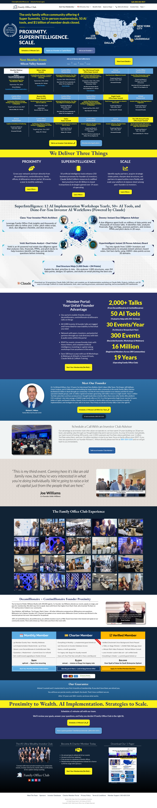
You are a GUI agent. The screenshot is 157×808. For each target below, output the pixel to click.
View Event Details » (124, 61)
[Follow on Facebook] (39, 780)
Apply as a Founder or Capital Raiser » (59, 50)
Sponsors (42, 795)
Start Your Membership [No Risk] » (78, 367)
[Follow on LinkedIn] (32, 780)
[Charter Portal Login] (37, 2)
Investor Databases (54, 795)
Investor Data (134, 7)
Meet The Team (32, 795)
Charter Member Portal (71, 795)
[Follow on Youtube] (29, 780)
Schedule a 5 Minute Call (77, 723)
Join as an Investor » (86, 50)
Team (142, 7)
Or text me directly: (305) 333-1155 (94, 416)
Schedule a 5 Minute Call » (31, 50)
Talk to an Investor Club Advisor (62, 143)
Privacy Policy (86, 795)
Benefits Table (97, 7)
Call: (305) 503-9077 (138, 2)
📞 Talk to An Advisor (122, 7)
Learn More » (31, 189)
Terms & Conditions (99, 795)
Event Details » (41, 85)
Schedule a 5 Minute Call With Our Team (93, 410)
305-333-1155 (127, 439)
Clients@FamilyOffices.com (20, 2)
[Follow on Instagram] (36, 780)
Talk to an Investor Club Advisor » (101, 450)
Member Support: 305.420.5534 (119, 795)
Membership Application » (91, 143)
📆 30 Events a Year (83, 7)
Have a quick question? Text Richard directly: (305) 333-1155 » (78, 731)
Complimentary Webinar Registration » (16, 89)
